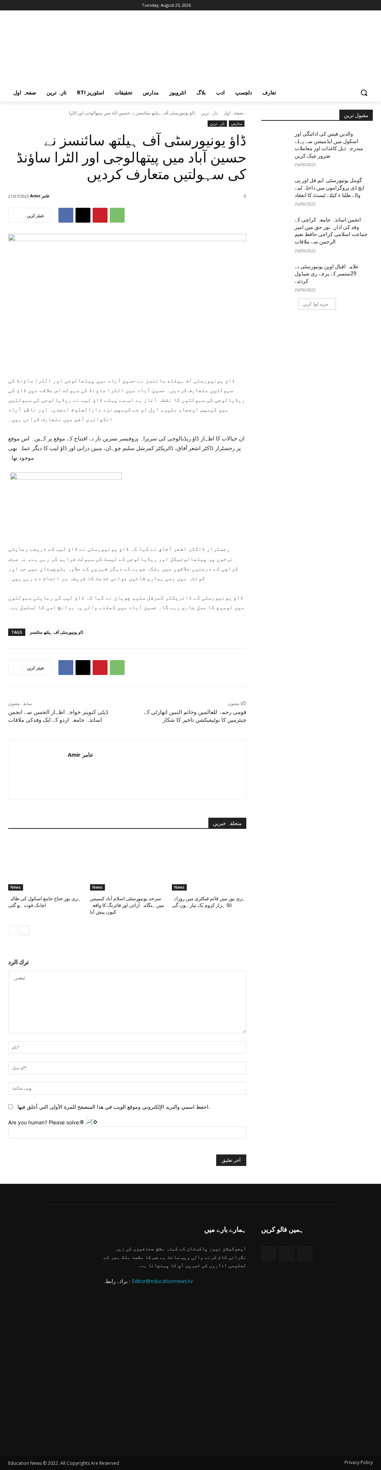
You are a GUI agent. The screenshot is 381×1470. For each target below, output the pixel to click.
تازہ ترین (209, 113)
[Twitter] (268, 1253)
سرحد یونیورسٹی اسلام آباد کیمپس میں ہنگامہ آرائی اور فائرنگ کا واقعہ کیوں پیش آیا (127, 905)
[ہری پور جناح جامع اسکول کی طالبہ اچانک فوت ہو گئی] (45, 865)
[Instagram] (23, 5)
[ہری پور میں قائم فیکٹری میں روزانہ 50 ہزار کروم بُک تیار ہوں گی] (209, 865)
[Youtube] (53, 5)
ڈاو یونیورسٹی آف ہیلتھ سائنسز (56, 632)
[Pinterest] (100, 215)
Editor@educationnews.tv (162, 1281)
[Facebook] (12, 5)
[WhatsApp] (117, 215)
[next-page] (24, 930)
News (15, 887)
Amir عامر (40, 195)
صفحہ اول (233, 113)
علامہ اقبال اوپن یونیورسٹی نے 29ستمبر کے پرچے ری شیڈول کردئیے (327, 274)
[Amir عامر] (56, 196)
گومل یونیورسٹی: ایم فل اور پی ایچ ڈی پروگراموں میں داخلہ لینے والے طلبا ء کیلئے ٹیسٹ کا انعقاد (329, 187)
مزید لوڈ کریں (315, 304)
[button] (364, 92)
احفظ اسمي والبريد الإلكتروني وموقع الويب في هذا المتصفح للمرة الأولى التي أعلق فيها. (113, 1107)
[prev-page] (12, 930)
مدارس (236, 123)
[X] (33, 5)
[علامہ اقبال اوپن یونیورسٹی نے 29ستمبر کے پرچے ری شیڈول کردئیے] (278, 275)
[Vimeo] (43, 5)
